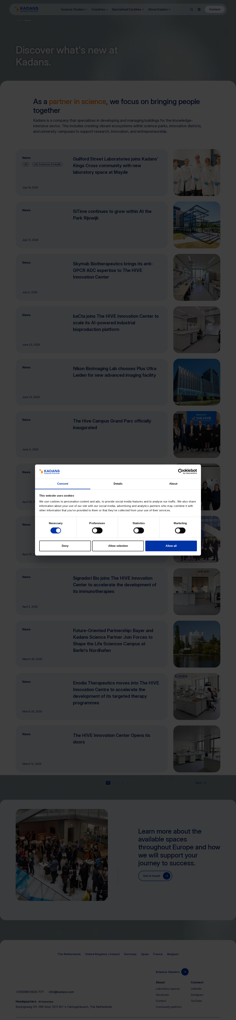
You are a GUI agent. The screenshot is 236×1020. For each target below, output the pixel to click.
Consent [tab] (62, 483)
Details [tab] (118, 483)
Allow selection (118, 545)
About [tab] (173, 483)
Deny (65, 545)
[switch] (97, 531)
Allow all (171, 545)
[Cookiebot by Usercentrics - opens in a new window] (181, 471)
